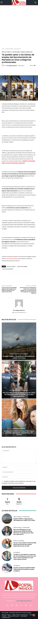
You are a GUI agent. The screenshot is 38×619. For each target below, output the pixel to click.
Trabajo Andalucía (26, 52)
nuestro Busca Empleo (11, 258)
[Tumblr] (26, 605)
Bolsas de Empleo (11, 266)
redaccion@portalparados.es (24, 600)
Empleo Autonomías (19, 428)
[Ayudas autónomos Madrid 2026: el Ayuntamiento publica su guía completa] (7, 568)
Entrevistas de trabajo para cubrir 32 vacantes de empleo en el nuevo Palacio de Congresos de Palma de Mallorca (28, 290)
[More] (23, 71)
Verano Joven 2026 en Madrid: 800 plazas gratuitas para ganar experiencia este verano (19, 432)
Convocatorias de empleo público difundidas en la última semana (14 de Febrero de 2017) (9, 289)
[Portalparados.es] (19, 2)
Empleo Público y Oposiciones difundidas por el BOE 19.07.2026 (19, 357)
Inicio (3, 49)
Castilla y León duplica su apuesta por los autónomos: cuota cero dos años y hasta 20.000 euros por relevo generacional (24, 557)
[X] (30, 605)
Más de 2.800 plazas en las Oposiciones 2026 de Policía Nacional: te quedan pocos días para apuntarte (19, 394)
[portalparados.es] (3, 65)
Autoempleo (16, 552)
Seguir (19, 498)
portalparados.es (12, 65)
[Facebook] (7, 605)
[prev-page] (3, 440)
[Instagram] (12, 605)
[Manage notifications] (33, 615)
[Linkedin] (16, 605)
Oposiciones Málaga (22, 266)
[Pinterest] (21, 605)
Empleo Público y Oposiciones (13, 49)
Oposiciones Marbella (7, 269)
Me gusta (7, 498)
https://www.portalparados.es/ (19, 312)
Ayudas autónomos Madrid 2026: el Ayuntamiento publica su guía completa (24, 569)
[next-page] (6, 440)
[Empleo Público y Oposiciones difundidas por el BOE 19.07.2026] (19, 341)
